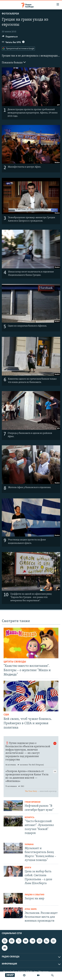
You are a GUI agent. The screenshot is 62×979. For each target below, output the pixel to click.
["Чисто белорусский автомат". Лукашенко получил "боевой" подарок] (13, 821)
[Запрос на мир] (13, 898)
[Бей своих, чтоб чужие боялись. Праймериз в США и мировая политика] (31, 696)
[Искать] (52, 975)
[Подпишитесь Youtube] (25, 941)
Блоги (28, 868)
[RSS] (46, 941)
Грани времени (32, 802)
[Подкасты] (53, 941)
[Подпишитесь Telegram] (32, 941)
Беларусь (29, 817)
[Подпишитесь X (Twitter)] (19, 941)
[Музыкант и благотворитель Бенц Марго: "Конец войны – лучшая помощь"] (13, 848)
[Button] (10, 37)
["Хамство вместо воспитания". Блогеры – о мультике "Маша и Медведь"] (31, 643)
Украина (29, 844)
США (6, 714)
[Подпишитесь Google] (5, 941)
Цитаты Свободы (15, 662)
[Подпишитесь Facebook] (11, 941)
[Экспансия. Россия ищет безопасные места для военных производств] (13, 912)
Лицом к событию (34, 895)
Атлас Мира (31, 909)
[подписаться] (5, 948)
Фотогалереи (10, 14)
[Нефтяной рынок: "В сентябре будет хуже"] (13, 805)
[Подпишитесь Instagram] (39, 941)
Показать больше (12, 62)
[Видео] (38, 975)
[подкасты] (24, 975)
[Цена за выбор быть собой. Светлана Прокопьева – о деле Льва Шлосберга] (13, 871)
